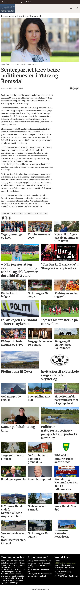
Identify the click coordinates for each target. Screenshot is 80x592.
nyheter (5, 213)
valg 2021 (28, 213)
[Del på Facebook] (71, 88)
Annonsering (18, 2)
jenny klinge (17, 213)
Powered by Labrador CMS (40, 589)
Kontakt (28, 2)
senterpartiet (41, 213)
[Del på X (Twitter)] (74, 88)
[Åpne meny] (71, 8)
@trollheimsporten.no (67, 563)
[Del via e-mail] (77, 88)
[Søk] (77, 8)
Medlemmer (6, 2)
